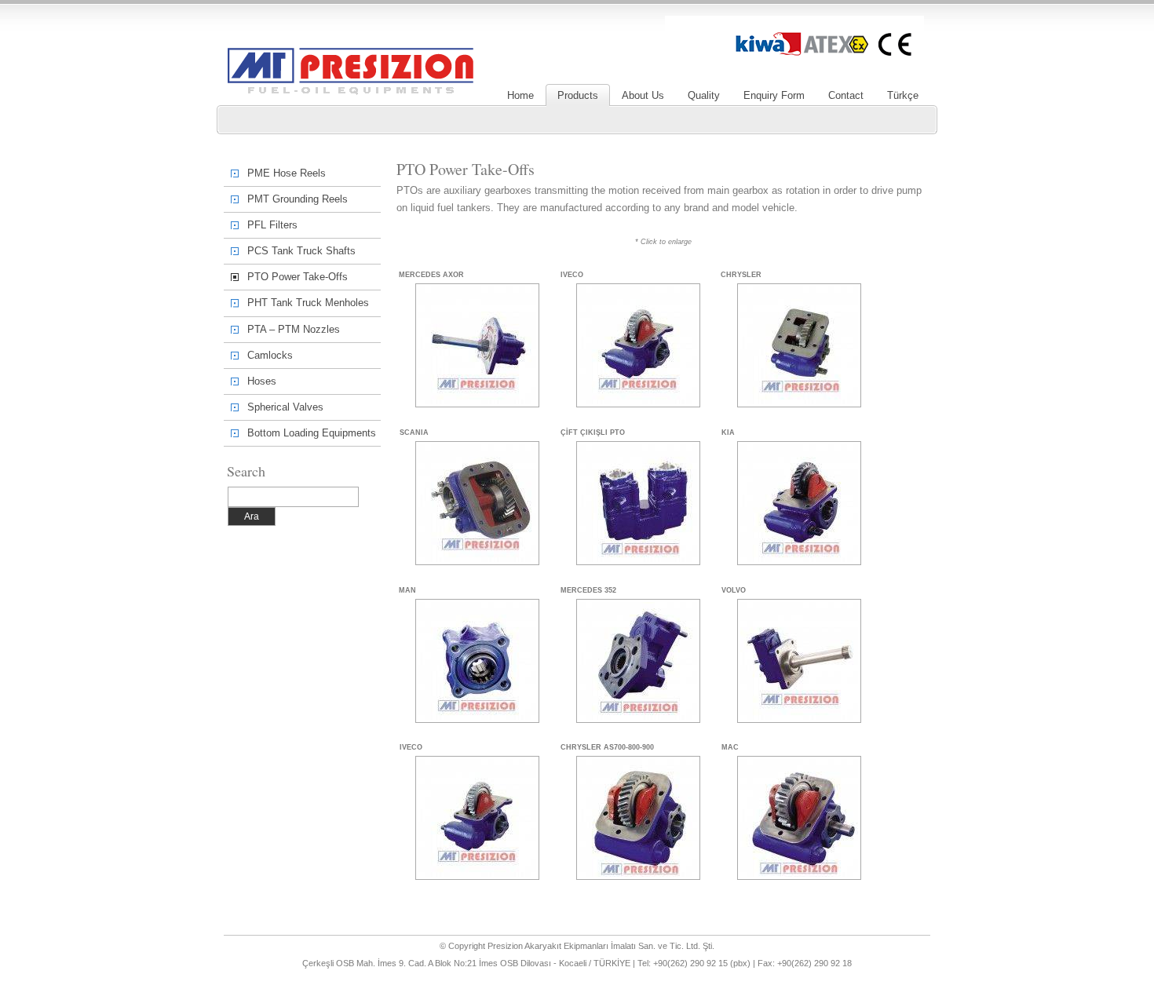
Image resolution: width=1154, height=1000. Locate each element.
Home (520, 95)
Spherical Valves (285, 407)
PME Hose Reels (286, 173)
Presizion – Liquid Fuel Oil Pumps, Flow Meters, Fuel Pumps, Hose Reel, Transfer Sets (350, 50)
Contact (846, 95)
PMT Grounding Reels (297, 199)
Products (577, 95)
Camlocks (270, 355)
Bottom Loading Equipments (311, 433)
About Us (643, 95)
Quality (704, 95)
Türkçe (902, 95)
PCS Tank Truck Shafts (301, 251)
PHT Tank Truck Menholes (308, 302)
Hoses (261, 381)
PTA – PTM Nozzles (293, 329)
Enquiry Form (774, 95)
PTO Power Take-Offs (297, 277)
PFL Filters (272, 225)
